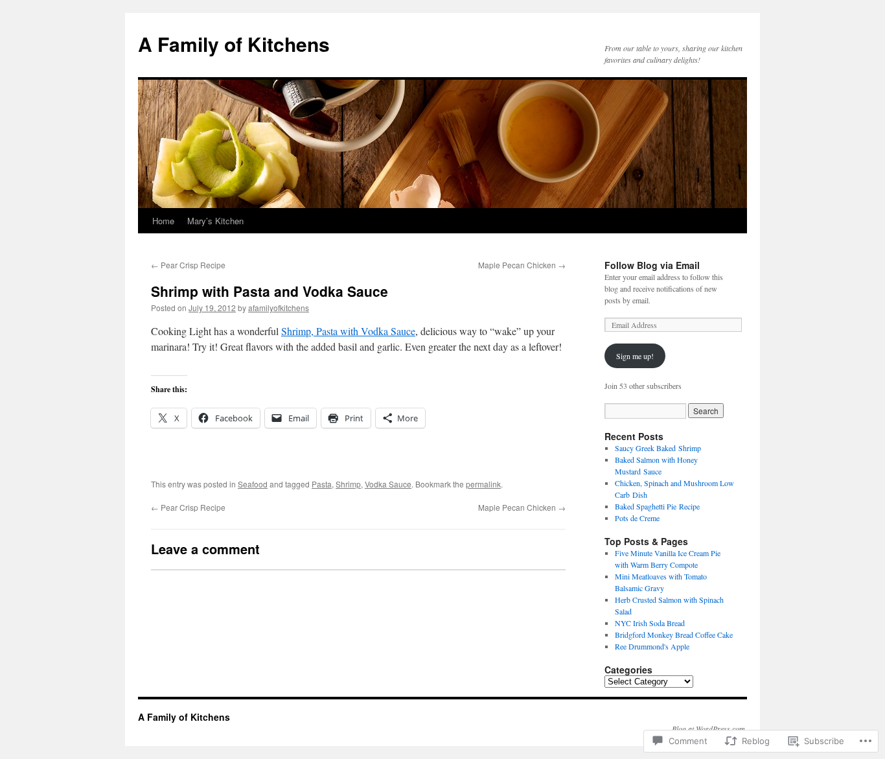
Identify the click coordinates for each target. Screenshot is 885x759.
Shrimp (348, 483)
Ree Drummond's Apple (652, 646)
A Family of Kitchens (234, 44)
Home (163, 221)
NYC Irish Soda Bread (650, 623)
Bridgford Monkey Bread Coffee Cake (674, 634)
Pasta (322, 483)
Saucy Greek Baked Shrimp (658, 448)
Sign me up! (635, 356)
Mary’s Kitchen (215, 221)
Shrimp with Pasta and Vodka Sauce (269, 291)
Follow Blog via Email (652, 265)
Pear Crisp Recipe (188, 264)
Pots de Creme (637, 518)
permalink (483, 483)
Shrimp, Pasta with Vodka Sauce (348, 331)
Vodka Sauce (388, 483)
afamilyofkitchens (278, 307)
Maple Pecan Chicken (522, 264)
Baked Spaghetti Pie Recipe (657, 506)
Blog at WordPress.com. (709, 728)
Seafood (253, 483)
